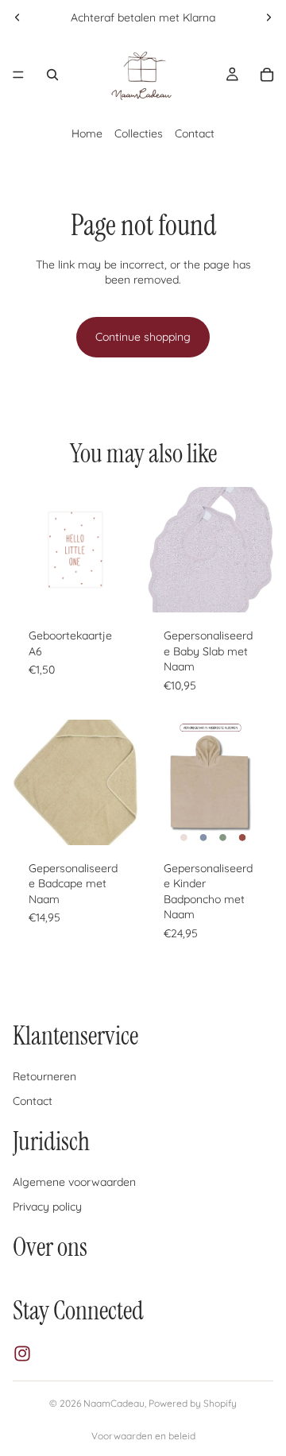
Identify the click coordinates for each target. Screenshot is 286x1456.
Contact (194, 133)
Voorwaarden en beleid (143, 1436)
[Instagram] (22, 1353)
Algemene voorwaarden (74, 1181)
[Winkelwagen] (266, 74)
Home (87, 133)
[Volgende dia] (268, 17)
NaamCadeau (114, 1403)
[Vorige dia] (17, 17)
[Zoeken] (52, 74)
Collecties (138, 133)
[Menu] (18, 74)
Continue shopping (143, 337)
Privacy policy (47, 1206)
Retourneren (44, 1076)
